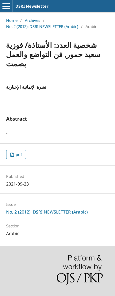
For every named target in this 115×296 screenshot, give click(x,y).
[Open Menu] (6, 6)
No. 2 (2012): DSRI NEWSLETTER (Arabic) (42, 26)
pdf (18, 154)
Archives (32, 20)
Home (11, 20)
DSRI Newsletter (31, 6)
